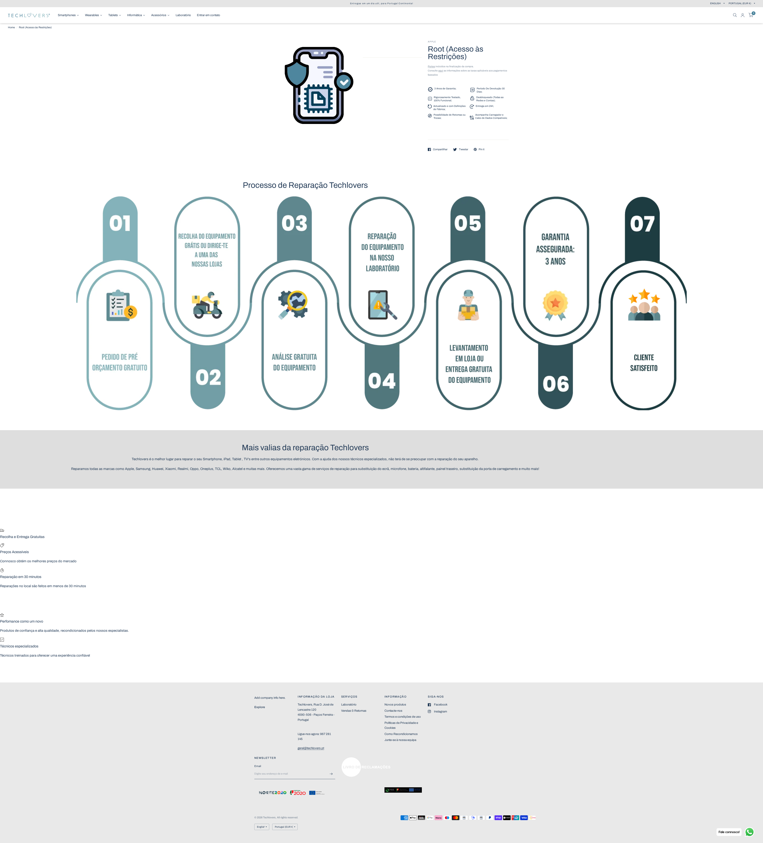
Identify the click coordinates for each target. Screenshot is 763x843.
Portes (431, 66)
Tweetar (463, 149)
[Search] (735, 15)
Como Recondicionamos (401, 734)
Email (257, 766)
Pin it (481, 149)
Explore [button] (259, 707)
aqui (440, 70)
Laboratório (348, 704)
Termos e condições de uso (402, 716)
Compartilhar (440, 149)
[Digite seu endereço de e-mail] (331, 774)
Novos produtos (395, 704)
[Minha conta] (743, 15)
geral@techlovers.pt (311, 748)
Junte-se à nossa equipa (400, 740)
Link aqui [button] (347, 759)
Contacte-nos (393, 710)
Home (11, 27)
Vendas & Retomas (353, 710)
